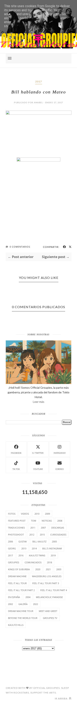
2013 (23, 548)
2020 (37, 569)
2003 (58, 569)
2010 (36, 513)
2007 (43, 527)
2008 (59, 520)
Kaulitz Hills (15, 624)
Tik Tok (16, 469)
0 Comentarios (20, 246)
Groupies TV (50, 617)
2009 (47, 513)
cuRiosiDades (58, 534)
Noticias (47, 520)
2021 (48, 569)
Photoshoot (16, 534)
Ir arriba (61, 698)
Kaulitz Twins (37, 555)
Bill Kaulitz (39, 541)
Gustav (22, 541)
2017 (38, 81)
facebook (16, 453)
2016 (20, 555)
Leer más (38, 401)
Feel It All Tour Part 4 (53, 590)
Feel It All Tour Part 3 (45, 583)
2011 (32, 527)
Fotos (11, 513)
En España (14, 597)
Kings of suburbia (19, 569)
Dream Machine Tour (20, 611)
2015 (42, 534)
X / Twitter (38, 453)
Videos (25, 513)
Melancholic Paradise (49, 597)
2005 (54, 541)
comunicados (33, 562)
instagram (60, 453)
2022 (35, 604)
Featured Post (16, 520)
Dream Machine (17, 576)
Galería (23, 604)
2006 (10, 541)
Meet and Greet (48, 611)
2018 (49, 562)
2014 (34, 548)
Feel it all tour (17, 583)
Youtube (38, 469)
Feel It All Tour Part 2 (21, 590)
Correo (59, 469)
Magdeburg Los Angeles (46, 576)
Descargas (57, 527)
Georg (12, 548)
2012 (31, 534)
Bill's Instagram (52, 548)
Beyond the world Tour (22, 617)
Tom (33, 520)
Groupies (13, 562)
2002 (10, 604)
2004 (27, 597)
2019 (53, 555)
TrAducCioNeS (16, 527)
